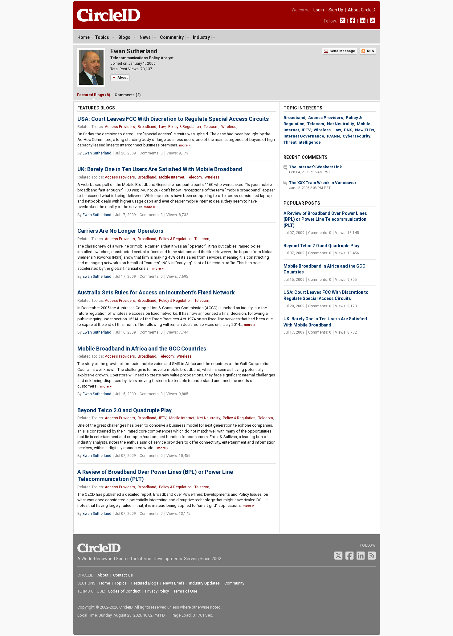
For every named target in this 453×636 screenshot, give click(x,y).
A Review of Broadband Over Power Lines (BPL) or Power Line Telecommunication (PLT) (325, 219)
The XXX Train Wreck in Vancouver (323, 182)
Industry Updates (204, 583)
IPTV (162, 418)
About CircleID (361, 9)
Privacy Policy (157, 591)
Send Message (342, 51)
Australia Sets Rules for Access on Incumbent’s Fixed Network (156, 292)
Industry (201, 37)
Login (318, 9)
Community (172, 37)
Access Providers (120, 127)
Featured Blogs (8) (93, 95)
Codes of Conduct (124, 591)
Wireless (228, 127)
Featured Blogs (144, 583)
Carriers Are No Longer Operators (120, 231)
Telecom (211, 127)
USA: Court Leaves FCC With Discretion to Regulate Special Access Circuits (173, 119)
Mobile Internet (171, 177)
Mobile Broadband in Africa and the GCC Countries (141, 348)
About (123, 78)
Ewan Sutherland (97, 153)
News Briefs (174, 583)
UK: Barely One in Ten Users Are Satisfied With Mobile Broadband (159, 169)
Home (83, 37)
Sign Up (336, 9)
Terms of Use (185, 591)
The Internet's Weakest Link (315, 167)
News (145, 37)
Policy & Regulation (184, 127)
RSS (370, 51)
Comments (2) (128, 95)
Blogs (124, 37)
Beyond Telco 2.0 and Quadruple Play (124, 410)
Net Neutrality (208, 418)
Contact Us (123, 575)
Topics (102, 37)
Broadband (147, 127)
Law (162, 127)
